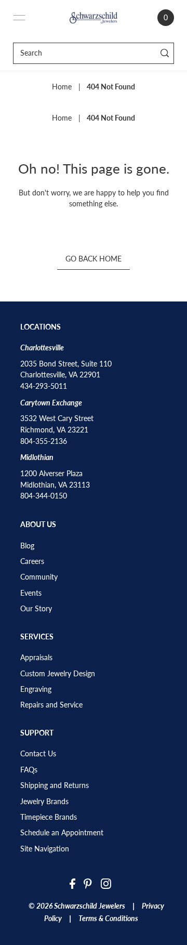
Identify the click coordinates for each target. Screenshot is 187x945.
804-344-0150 (43, 496)
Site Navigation (44, 849)
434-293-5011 (43, 386)
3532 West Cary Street (57, 418)
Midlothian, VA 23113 (55, 485)
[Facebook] (72, 883)
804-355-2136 (43, 441)
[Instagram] (106, 883)
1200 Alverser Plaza (51, 473)
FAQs (28, 770)
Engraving (35, 689)
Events (31, 593)
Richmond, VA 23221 (54, 430)
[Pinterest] (88, 883)
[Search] (164, 53)
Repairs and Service (51, 705)
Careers (32, 561)
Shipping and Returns (54, 785)
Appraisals (36, 657)
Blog (27, 546)
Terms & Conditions (108, 918)
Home (62, 87)
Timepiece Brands (48, 817)
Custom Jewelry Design (57, 674)
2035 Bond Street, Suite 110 (66, 364)
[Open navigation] (19, 17)
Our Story (36, 609)
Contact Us (38, 754)
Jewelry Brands (44, 801)
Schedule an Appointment (61, 833)
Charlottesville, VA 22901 (60, 375)
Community (39, 577)
